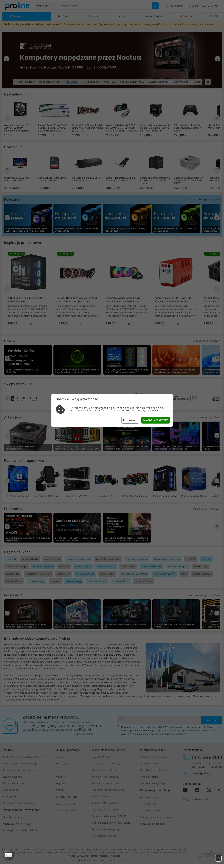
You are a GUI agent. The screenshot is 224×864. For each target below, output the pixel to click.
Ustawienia (130, 420)
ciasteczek (101, 407)
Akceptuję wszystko (155, 420)
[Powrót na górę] (218, 858)
